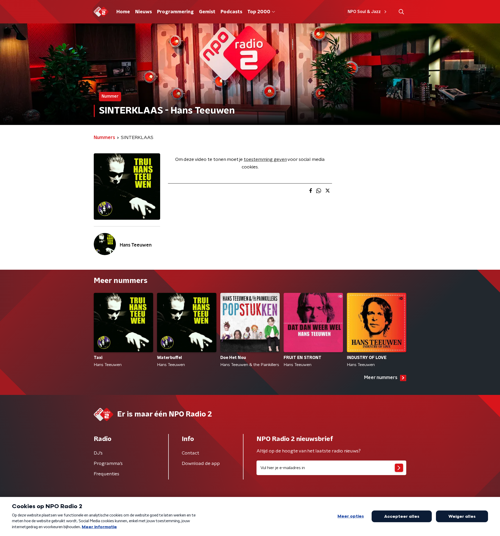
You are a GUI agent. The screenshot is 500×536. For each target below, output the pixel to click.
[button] (401, 12)
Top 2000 (258, 12)
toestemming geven (265, 159)
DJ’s (98, 453)
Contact (190, 453)
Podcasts (231, 12)
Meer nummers (380, 377)
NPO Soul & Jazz (364, 12)
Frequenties (106, 474)
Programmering (175, 12)
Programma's (108, 463)
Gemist (207, 12)
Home (123, 12)
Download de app (201, 463)
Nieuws (143, 12)
